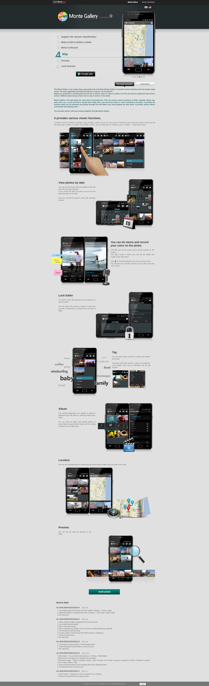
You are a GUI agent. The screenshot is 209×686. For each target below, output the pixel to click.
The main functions (124, 84)
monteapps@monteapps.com (118, 683)
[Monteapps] (59, 2)
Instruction (145, 84)
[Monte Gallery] (133, 2)
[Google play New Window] (85, 72)
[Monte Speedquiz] (148, 2)
